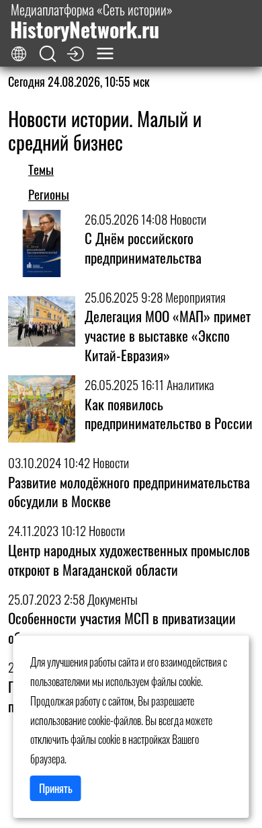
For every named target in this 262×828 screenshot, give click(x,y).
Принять (56, 788)
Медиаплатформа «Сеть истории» (91, 21)
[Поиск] (48, 54)
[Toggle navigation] (105, 53)
